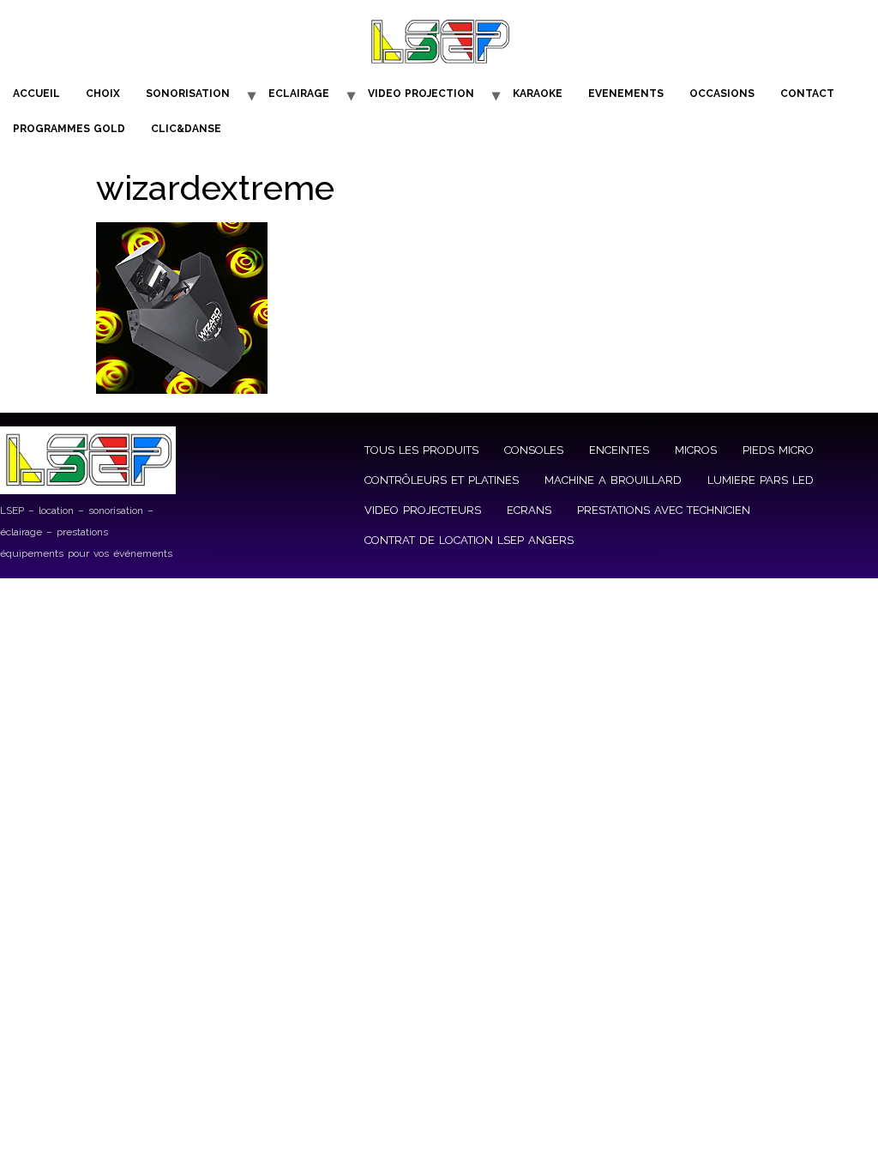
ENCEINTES (619, 450)
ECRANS (529, 510)
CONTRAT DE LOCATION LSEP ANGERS (469, 540)
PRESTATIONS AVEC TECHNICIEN (663, 510)
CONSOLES (533, 450)
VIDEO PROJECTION (421, 94)
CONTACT (807, 94)
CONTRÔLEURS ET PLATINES (441, 480)
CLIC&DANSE (186, 129)
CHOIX (103, 94)
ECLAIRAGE (298, 94)
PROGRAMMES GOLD (69, 129)
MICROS (696, 450)
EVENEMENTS (626, 94)
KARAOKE (537, 94)
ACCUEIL (36, 94)
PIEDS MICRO (778, 450)
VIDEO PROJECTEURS (422, 510)
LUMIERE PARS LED (760, 480)
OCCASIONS (722, 94)
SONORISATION (188, 94)
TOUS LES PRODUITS (421, 450)
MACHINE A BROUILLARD (613, 480)
